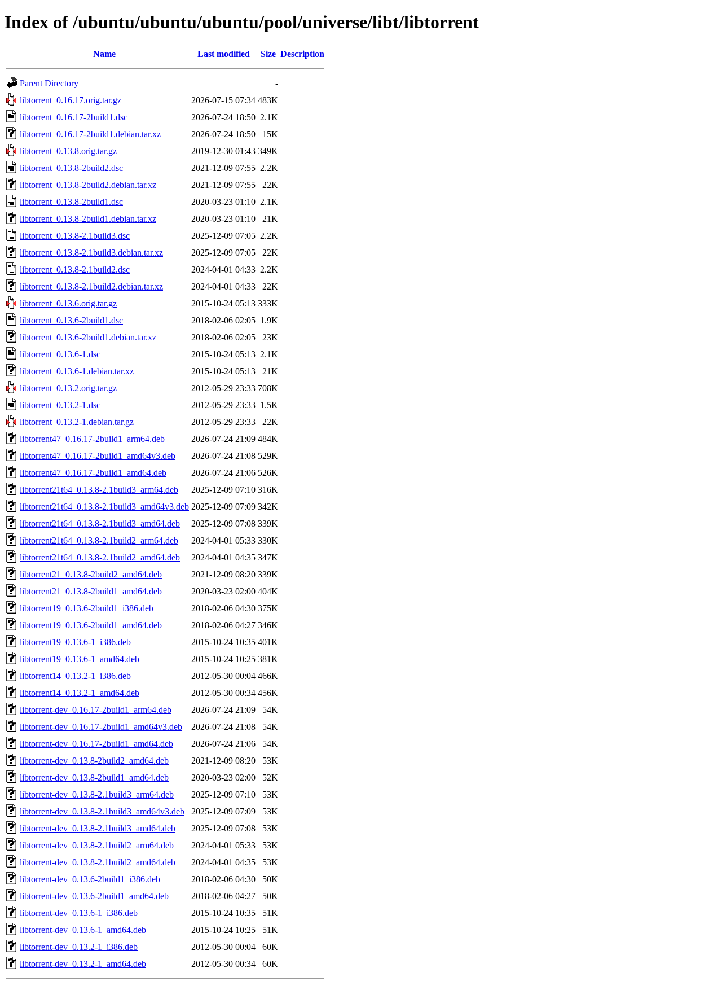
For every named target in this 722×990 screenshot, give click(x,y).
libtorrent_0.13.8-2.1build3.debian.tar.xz (91, 252)
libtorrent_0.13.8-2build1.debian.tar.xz (88, 219)
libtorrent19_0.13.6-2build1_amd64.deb (91, 625)
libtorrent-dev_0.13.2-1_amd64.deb (83, 964)
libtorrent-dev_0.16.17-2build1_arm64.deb (95, 710)
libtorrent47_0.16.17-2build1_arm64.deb (92, 439)
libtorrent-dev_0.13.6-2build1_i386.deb (90, 879)
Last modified (223, 54)
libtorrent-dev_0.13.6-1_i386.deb (79, 913)
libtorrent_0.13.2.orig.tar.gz (68, 388)
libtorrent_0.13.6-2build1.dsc (71, 320)
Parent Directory (49, 83)
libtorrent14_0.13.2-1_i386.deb (75, 676)
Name (104, 54)
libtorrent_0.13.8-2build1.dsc (71, 202)
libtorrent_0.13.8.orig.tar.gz (68, 151)
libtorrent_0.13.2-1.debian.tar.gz (77, 422)
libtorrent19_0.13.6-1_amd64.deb (79, 659)
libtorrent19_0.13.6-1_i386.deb (75, 642)
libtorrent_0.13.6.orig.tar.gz (68, 303)
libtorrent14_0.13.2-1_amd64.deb (79, 693)
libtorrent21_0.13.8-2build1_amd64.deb (91, 591)
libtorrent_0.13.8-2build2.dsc (71, 168)
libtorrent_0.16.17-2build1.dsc (73, 117)
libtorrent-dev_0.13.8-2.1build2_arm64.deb (97, 845)
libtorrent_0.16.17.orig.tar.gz (70, 100)
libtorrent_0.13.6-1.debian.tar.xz (77, 371)
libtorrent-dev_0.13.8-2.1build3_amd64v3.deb (102, 811)
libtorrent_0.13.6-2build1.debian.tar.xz (88, 337)
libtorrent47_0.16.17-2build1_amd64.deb (93, 473)
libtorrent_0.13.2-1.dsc (60, 405)
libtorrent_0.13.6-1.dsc (60, 354)
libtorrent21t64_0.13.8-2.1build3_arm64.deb (99, 489)
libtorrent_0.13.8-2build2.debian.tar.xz (88, 185)
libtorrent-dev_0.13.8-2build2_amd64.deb (94, 760)
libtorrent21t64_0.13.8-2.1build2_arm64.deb (99, 540)
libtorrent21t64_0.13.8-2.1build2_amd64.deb (100, 557)
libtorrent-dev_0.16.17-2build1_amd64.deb (96, 743)
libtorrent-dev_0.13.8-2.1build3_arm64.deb (97, 794)
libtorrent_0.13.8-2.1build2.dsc (75, 269)
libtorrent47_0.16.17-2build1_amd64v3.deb (97, 456)
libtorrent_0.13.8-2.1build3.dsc (75, 235)
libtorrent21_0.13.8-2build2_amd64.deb (91, 574)
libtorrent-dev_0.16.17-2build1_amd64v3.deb (101, 726)
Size (268, 54)
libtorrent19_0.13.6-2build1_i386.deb (86, 608)
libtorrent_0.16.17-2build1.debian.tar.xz (90, 134)
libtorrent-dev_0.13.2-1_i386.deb (79, 947)
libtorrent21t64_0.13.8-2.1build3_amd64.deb (100, 523)
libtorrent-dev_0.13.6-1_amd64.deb (83, 930)
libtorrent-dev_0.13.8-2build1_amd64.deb (94, 777)
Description (302, 54)
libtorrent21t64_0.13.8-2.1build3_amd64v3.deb (104, 506)
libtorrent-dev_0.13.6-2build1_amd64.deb (94, 896)
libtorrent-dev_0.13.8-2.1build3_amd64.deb (97, 828)
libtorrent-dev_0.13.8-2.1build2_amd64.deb (97, 862)
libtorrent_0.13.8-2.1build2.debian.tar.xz (91, 286)
